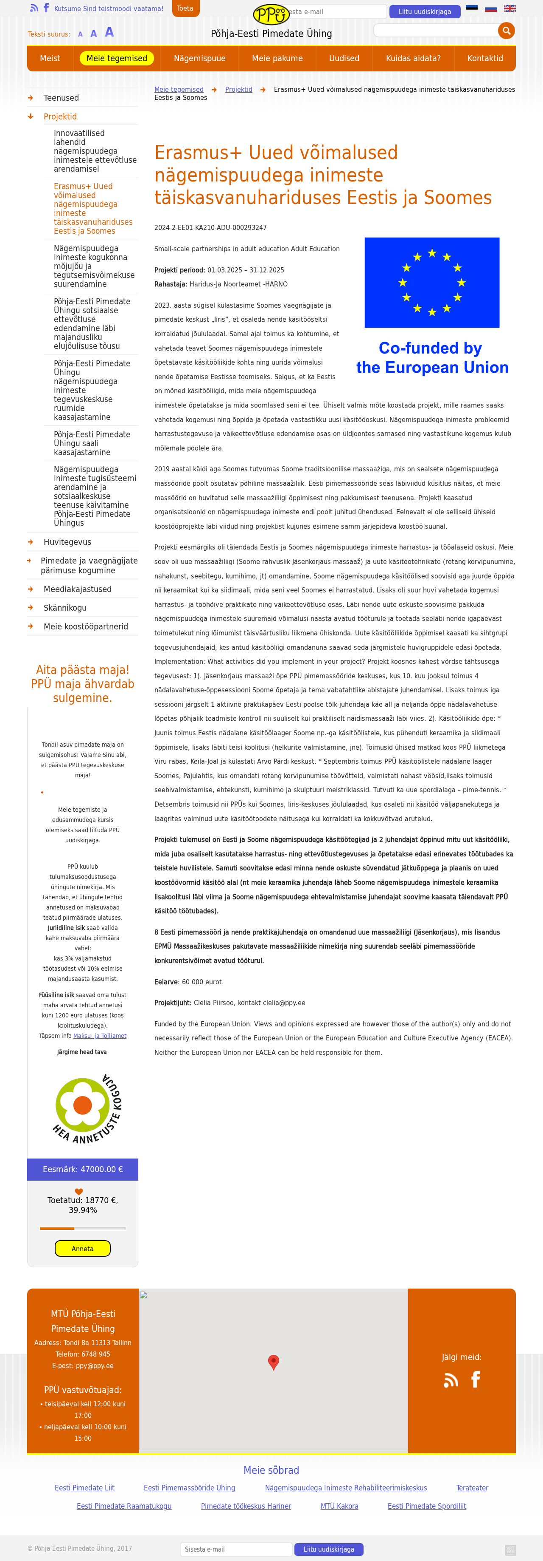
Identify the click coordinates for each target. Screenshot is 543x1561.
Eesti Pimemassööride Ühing (189, 1488)
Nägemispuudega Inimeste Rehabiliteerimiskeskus (346, 1488)
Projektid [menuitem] (60, 117)
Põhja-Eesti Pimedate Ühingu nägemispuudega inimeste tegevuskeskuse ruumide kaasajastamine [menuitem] (92, 390)
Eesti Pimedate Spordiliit (427, 1506)
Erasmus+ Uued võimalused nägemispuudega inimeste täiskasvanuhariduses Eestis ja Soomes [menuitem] (93, 208)
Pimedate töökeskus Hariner (246, 1506)
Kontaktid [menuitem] (485, 58)
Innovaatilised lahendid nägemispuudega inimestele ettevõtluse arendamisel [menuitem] (95, 151)
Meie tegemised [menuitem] (117, 58)
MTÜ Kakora (339, 1506)
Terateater (472, 1488)
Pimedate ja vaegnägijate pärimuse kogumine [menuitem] (89, 565)
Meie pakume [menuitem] (277, 58)
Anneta (83, 1249)
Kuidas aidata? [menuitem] (413, 58)
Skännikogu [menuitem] (65, 608)
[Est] (472, 8)
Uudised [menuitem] (344, 58)
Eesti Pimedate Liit (85, 1488)
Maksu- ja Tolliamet (99, 1035)
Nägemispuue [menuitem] (200, 58)
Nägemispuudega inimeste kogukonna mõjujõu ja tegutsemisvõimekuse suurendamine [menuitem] (94, 266)
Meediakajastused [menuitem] (78, 589)
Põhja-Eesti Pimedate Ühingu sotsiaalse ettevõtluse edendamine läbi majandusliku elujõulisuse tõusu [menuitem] (92, 324)
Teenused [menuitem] (61, 98)
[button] (273, 1363)
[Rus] (491, 8)
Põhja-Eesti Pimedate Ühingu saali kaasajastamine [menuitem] (92, 443)
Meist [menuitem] (50, 58)
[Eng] (510, 8)
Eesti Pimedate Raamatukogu (124, 1506)
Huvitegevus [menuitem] (67, 542)
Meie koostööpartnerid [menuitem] (86, 627)
